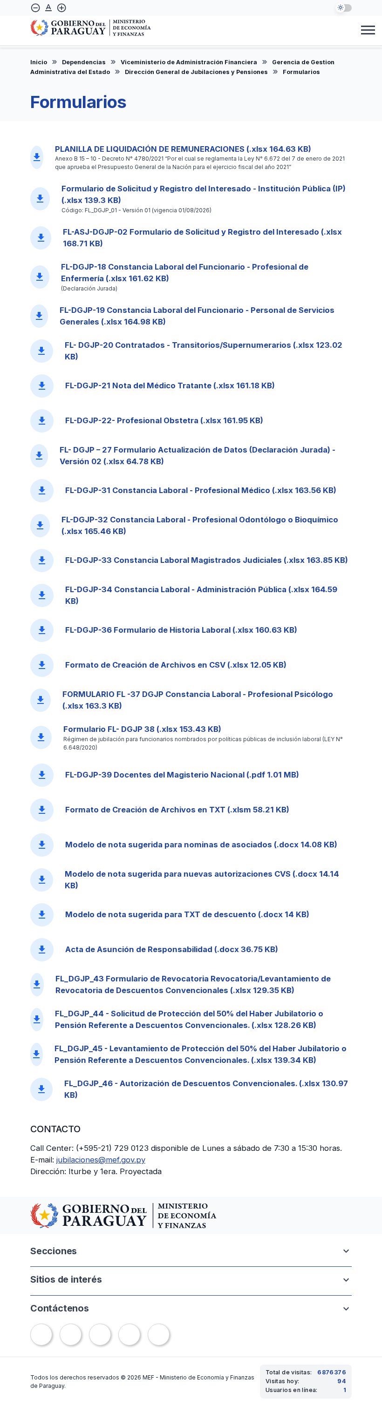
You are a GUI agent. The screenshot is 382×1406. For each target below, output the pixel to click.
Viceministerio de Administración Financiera (189, 62)
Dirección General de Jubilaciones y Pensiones (196, 71)
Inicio (38, 62)
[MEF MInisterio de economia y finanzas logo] (90, 29)
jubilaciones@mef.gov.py (100, 1159)
